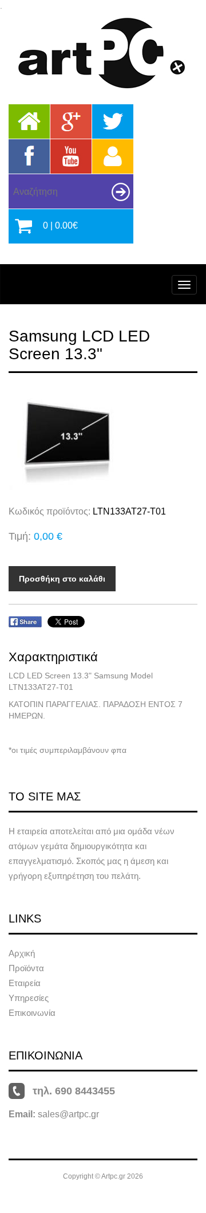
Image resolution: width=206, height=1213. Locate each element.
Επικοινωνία (32, 1013)
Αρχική (22, 953)
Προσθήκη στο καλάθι (62, 578)
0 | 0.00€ (60, 225)
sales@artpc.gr (68, 1114)
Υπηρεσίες (29, 998)
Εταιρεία (25, 983)
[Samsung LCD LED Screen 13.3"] (103, 439)
